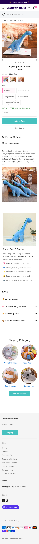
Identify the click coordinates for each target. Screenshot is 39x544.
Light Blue (5, 79)
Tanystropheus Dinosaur (15, 20)
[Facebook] (3, 500)
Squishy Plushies (18, 538)
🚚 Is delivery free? (11, 313)
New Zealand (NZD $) (11, 521)
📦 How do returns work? (13, 320)
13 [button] (18, 62)
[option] (19, 40)
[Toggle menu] (3, 7)
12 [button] (15, 62)
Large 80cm (9, 96)
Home (4, 20)
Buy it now (19, 128)
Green (13, 79)
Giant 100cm (23, 96)
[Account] (29, 7)
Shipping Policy (8, 466)
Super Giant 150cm (11, 103)
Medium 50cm (23, 90)
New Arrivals (29, 386)
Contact (5, 451)
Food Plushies (28, 363)
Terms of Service (8, 473)
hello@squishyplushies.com (14, 486)
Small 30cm (9, 90)
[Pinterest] (7, 500)
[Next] (36, 60)
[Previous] (3, 60)
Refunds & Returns (9, 463)
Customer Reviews (9, 459)
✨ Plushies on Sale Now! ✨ (19, 2)
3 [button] (13, 60)
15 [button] (23, 62)
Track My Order (8, 455)
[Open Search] (4, 14)
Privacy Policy (7, 470)
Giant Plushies (10, 386)
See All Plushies (19, 393)
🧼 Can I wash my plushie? (14, 306)
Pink (21, 79)
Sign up (10, 432)
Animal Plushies (10, 363)
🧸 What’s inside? (10, 299)
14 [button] (20, 62)
